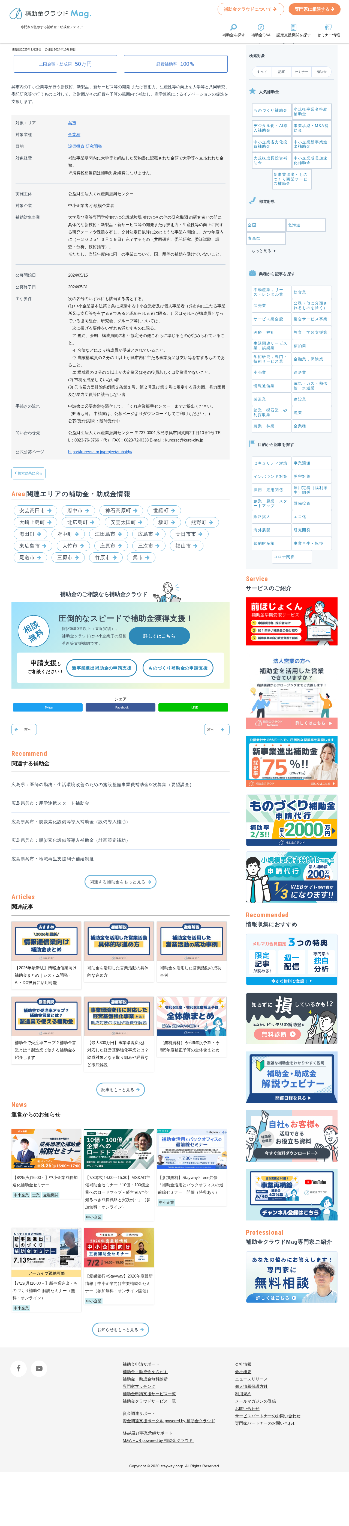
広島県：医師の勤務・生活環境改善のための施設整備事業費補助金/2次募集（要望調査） (102, 784)
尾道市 (27, 557)
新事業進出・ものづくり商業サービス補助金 (291, 179)
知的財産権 (264, 543)
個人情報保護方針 (251, 1386)
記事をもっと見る (117, 1089)
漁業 (298, 412)
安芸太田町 (123, 522)
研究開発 (94, 146)
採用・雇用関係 (268, 490)
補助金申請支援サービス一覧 (149, 1393)
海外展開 (262, 530)
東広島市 (29, 546)
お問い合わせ (247, 1408)
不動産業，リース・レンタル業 (268, 292)
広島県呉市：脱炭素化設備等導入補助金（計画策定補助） (71, 840)
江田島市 (105, 534)
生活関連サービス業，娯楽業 (271, 345)
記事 (281, 72)
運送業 (300, 372)
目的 (20, 146)
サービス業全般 (268, 319)
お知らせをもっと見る (117, 1329)
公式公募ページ (30, 451)
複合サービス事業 (311, 319)
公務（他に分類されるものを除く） (311, 305)
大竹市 (70, 546)
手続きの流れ (28, 406)
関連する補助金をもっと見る (118, 881)
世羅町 (161, 510)
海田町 (27, 534)
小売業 (260, 372)
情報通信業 (264, 386)
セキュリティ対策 (271, 463)
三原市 (65, 557)
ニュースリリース (251, 1379)
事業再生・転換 (308, 543)
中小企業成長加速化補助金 (311, 160)
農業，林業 (264, 426)
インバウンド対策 (271, 476)
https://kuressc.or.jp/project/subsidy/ (100, 451)
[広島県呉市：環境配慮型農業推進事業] (217, 729)
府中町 (65, 534)
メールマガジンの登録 (255, 1401)
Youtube (38, 1364)
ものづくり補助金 (271, 110)
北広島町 (77, 522)
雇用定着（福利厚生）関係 (311, 489)
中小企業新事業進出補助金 (311, 144)
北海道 (294, 225)
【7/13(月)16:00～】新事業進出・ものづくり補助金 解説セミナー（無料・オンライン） (45, 1290)
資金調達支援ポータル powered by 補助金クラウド (169, 1420)
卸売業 (260, 305)
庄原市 (108, 546)
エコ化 (300, 516)
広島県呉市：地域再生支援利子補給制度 (52, 859)
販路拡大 (262, 516)
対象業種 (24, 134)
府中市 (75, 510)
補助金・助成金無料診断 (145, 1379)
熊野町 (199, 522)
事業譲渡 (302, 463)
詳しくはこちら (159, 636)
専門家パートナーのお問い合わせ (265, 1423)
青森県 (254, 238)
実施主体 (24, 193)
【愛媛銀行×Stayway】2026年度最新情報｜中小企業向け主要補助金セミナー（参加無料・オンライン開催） (119, 1283)
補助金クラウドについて (248, 9)
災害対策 (302, 476)
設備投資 (76, 146)
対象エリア (26, 122)
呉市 (72, 122)
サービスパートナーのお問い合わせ (267, 1416)
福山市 (183, 546)
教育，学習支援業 (311, 332)
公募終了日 (26, 287)
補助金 (322, 72)
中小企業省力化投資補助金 (271, 144)
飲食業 (300, 292)
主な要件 (24, 298)
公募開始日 (26, 275)
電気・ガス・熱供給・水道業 (311, 385)
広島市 (146, 534)
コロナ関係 (284, 557)
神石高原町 (118, 510)
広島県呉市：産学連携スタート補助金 (50, 803)
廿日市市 (186, 534)
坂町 (163, 522)
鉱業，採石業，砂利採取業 (271, 412)
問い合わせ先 (28, 432)
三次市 (146, 546)
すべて (262, 72)
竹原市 (102, 557)
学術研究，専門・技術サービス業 (271, 358)
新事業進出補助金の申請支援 (101, 668)
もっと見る (261, 250)
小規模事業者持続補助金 (311, 111)
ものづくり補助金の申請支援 (178, 668)
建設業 (300, 399)
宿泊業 (300, 345)
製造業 (260, 399)
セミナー (301, 72)
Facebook (19, 1364)
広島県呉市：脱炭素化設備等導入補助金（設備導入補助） (71, 821)
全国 (252, 225)
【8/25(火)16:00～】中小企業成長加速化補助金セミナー (45, 1181)
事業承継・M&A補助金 (311, 127)
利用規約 (243, 1393)
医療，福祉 (264, 332)
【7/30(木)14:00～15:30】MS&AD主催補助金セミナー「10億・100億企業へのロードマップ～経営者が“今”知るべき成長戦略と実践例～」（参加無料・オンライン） (118, 1192)
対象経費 (24, 158)
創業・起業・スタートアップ (271, 503)
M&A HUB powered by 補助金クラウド (158, 1440)
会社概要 (243, 1371)
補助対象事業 (28, 217)
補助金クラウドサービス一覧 (149, 1401)
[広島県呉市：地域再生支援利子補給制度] (24, 729)
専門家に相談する (313, 9)
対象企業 (24, 205)
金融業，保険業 (308, 359)
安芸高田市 (32, 510)
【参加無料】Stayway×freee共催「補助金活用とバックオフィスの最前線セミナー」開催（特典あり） (190, 1185)
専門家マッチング (139, 1386)
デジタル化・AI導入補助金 (271, 127)
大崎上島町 (32, 522)
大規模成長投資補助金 (271, 160)
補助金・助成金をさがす (145, 1371)
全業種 (74, 134)
